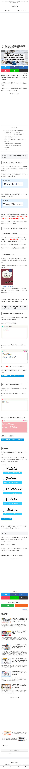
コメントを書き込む (14, 750)
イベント (4, 555)
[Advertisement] (14, 28)
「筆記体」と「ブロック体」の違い (12, 132)
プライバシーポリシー (21, 764)
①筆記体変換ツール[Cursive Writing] (13, 143)
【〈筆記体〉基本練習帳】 (7, 286)
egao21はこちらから (6, 518)
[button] (26, 370)
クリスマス (10, 555)
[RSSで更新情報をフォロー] (21, 605)
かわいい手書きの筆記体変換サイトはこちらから (12, 439)
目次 (13, 127)
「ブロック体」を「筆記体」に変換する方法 (14, 134)
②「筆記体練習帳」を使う (12, 138)
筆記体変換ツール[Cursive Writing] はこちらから (12, 375)
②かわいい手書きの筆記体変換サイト (13, 145)
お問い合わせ (8, 764)
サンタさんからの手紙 (18, 555)
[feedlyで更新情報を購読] (7, 605)
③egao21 (7, 147)
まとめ (5, 149)
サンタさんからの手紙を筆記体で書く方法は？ (14, 130)
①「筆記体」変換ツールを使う (12, 136)
